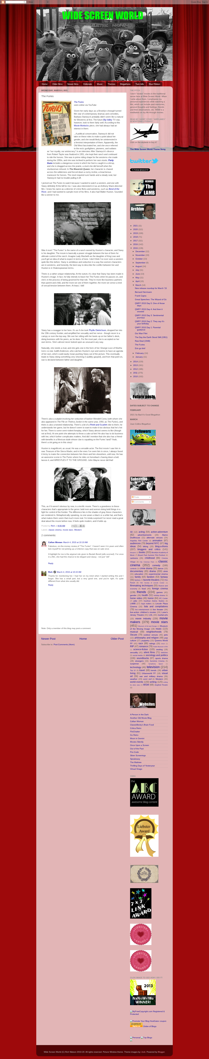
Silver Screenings (138, 755)
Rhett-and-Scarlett (98, 425)
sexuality (134, 652)
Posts (136, 497)
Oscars (133, 634)
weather (133, 679)
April (137, 281)
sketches (164, 653)
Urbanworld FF (149, 673)
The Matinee (135, 762)
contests (133, 569)
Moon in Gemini (137, 738)
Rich (50, 572)
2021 (135, 226)
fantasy (164, 577)
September (140, 263)
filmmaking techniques (141, 585)
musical (134, 631)
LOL (151, 615)
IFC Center (163, 598)
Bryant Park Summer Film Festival (151, 555)
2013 (135, 365)
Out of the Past (137, 749)
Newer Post (48, 638)
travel (142, 670)
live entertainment (142, 610)
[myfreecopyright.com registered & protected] (149, 1014)
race (140, 643)
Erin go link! (140, 348)
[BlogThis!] (75, 526)
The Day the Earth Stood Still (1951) (151, 337)
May (137, 278)
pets (166, 635)
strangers (139, 661)
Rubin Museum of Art (160, 646)
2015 (135, 248)
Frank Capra (140, 296)
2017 (135, 241)
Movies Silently (136, 742)
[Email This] (72, 526)
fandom (150, 577)
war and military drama (151, 676)
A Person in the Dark (139, 715)
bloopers (133, 552)
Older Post (117, 638)
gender (133, 595)
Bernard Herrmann (143, 292)
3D (131, 532)
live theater (158, 610)
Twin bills (139, 84)
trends (153, 670)
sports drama (161, 658)
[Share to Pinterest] (83, 526)
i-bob (143, 1052)
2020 (135, 229)
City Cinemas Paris (147, 562)
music (159, 628)
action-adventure (159, 531)
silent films (149, 652)
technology (135, 667)
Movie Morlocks (81, 125)
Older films (57, 84)
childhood (150, 558)
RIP (132, 646)
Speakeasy (135, 759)
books (142, 552)
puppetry (145, 640)
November (140, 255)
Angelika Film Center (139, 541)
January (139, 357)
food (144, 589)
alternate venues (155, 538)
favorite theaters (151, 580)
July (137, 270)
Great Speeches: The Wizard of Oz (150, 299)
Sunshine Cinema (157, 661)
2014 (135, 362)
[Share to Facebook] (80, 526)
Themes (111, 84)
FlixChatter (135, 732)
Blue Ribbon (154, 84)
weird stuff (147, 679)
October (139, 259)
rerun (163, 643)
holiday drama (159, 595)
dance (160, 568)
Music (100, 84)
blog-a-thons (161, 546)
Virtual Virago (136, 769)
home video (136, 598)
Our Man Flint (141, 333)
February (139, 353)
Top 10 (133, 670)
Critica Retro (135, 728)
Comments (139, 502)
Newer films (72, 84)
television (153, 667)
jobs (135, 601)
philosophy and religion (147, 637)
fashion (137, 580)
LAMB (132, 604)
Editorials (87, 84)
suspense (134, 664)
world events (136, 682)
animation (157, 540)
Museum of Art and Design (147, 626)
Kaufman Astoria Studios (154, 601)
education (138, 574)
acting (142, 531)
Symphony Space (155, 664)
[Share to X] (78, 526)
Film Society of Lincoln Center (152, 583)
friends (141, 592)
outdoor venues (150, 635)
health (145, 595)
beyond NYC (152, 543)
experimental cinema (158, 574)
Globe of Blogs (149, 1026)
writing (153, 682)
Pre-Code (134, 752)
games (160, 592)
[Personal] (135, 1038)
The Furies (79, 102)
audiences (135, 543)
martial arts (163, 615)
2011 (135, 373)
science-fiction (140, 649)
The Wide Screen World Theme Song (147, 149)
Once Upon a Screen (139, 745)
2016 (135, 244)
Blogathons (125, 84)
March (138, 285)
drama (152, 571)
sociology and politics (157, 655)
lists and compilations (156, 606)
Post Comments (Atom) (64, 644)
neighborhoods (154, 631)
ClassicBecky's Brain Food (142, 725)
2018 (135, 237)
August (138, 266)
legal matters (146, 604)
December (140, 251)
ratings (152, 643)
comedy (156, 565)
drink (165, 571)
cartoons (134, 558)
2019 (135, 233)
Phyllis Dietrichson (97, 330)
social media (138, 655)
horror (151, 598)
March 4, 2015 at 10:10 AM (75, 542)
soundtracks (143, 658)
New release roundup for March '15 (151, 288)
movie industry (143, 618)
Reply (50, 563)
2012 (135, 369)
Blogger (161, 1052)
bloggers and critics (148, 549)
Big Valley (107, 120)
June (137, 274)
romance (143, 646)
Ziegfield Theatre (161, 685)
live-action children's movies (143, 612)
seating (159, 649)
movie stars (68, 530)
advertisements (144, 535)
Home (44, 84)
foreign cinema (160, 588)
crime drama (146, 568)
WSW (146, 684)
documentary (136, 571)
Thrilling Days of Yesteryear (142, 766)
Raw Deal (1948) (142, 341)
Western (78, 530)
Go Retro (134, 735)
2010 (135, 376)
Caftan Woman (55, 542)
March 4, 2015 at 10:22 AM (69, 572)
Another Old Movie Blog (140, 718)
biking (145, 546)
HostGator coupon (158, 1021)
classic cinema (55, 530)
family (138, 577)
